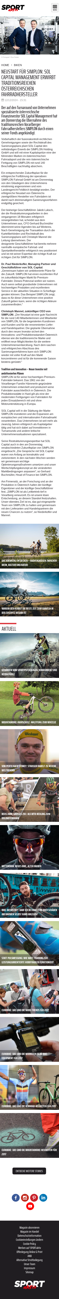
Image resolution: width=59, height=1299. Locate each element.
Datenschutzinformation (29, 1235)
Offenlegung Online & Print (29, 1251)
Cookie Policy (29, 1243)
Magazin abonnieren (29, 1227)
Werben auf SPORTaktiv (29, 1247)
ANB (30, 1255)
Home (5, 65)
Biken (18, 65)
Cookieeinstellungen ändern (29, 1239)
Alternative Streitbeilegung (29, 1259)
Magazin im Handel (29, 1231)
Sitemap (30, 1272)
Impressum (29, 1268)
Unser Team (29, 1264)
